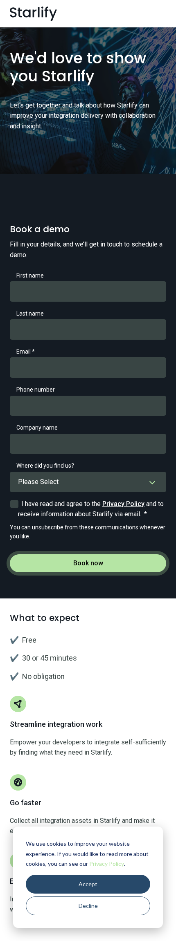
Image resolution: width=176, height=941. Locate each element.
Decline (88, 905)
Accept (88, 884)
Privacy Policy (106, 863)
